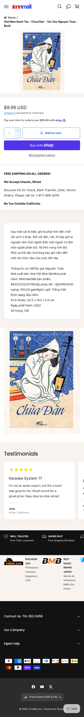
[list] (42, 491)
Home (12, 17)
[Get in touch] (68, 6)
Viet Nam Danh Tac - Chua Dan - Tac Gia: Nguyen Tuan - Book (41, 23)
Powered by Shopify (54, 709)
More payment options (42, 155)
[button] (6, 6)
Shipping (9, 112)
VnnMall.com (35, 709)
